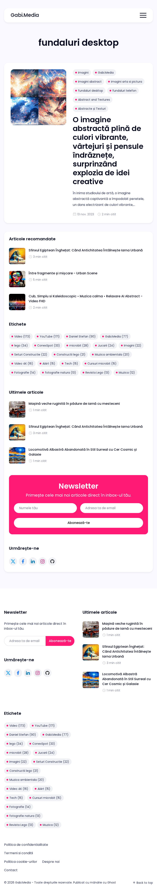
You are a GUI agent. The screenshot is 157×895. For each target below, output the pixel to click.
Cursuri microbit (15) (102, 363)
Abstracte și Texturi (92, 109)
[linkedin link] (33, 561)
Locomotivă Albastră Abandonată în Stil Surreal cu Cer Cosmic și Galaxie (126, 679)
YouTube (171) (50, 336)
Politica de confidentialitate (26, 844)
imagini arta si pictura (126, 82)
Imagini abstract (90, 82)
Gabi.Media (25, 15)
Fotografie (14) (25, 373)
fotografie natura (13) (60, 373)
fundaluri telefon (124, 91)
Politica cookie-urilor (20, 861)
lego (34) (21, 345)
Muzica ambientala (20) (112, 354)
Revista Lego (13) (97, 373)
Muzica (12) (127, 373)
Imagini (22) (132, 345)
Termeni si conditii (18, 853)
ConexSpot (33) (48, 345)
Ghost (111, 882)
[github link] (52, 561)
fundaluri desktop (90, 91)
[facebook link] (23, 561)
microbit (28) (79, 345)
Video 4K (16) (23, 363)
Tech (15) (71, 363)
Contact (11, 870)
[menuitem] (26, 844)
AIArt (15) (49, 363)
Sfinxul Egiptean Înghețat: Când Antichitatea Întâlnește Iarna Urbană (86, 250)
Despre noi (50, 861)
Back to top (145, 883)
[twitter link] (13, 561)
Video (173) (22, 336)
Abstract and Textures (94, 100)
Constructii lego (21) (71, 354)
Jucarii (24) (106, 345)
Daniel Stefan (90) (82, 336)
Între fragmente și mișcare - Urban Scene (63, 273)
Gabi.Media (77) (116, 336)
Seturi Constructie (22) (30, 354)
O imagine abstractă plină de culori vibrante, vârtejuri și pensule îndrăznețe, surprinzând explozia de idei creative (108, 150)
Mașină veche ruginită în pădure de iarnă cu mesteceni (74, 403)
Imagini (83, 73)
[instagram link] (42, 561)
